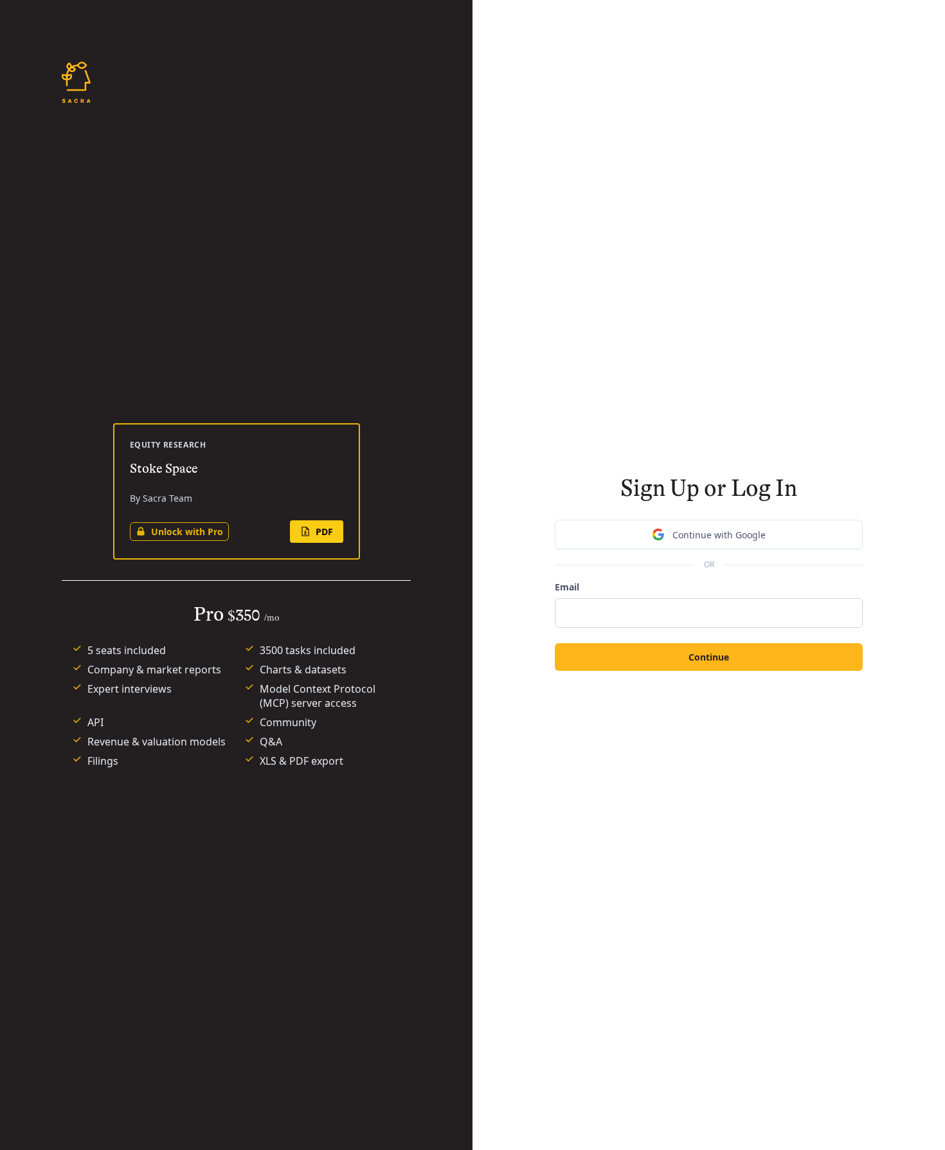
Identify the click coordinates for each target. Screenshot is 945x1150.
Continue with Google (719, 535)
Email (567, 587)
